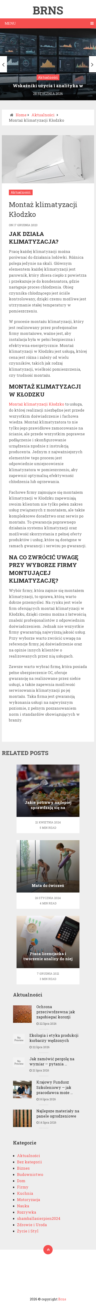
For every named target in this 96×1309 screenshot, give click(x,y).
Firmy (22, 1187)
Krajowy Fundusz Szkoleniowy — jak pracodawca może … (54, 1087)
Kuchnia (25, 1193)
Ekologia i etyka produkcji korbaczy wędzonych (54, 1038)
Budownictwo (30, 1174)
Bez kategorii (29, 1161)
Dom (21, 1180)
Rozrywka (26, 1212)
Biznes (23, 1168)
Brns (48, 10)
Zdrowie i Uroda (32, 1224)
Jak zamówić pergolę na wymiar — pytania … (51, 1061)
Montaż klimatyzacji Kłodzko (36, 404)
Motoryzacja (28, 1199)
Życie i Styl (27, 1230)
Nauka (23, 1205)
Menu (10, 23)
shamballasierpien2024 (38, 1218)
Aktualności (21, 192)
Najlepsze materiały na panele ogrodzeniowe (57, 1113)
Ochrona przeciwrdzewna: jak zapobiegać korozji (55, 1012)
